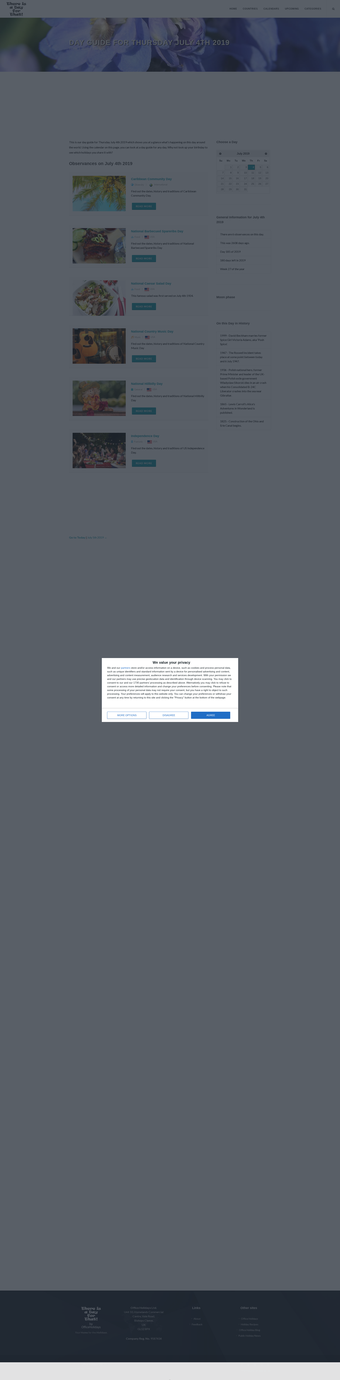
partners (125, 668)
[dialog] (170, 690)
